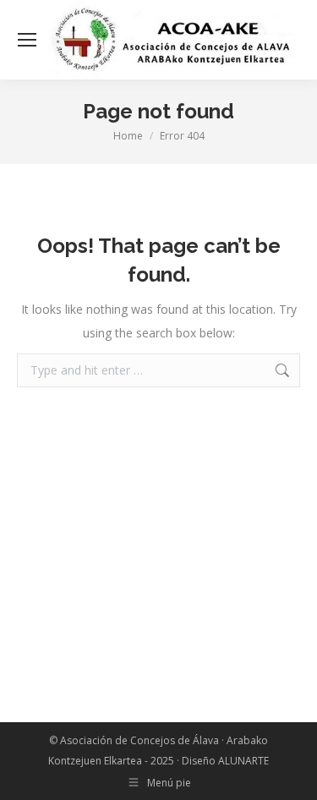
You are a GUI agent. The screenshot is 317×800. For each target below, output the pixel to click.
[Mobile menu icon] (27, 40)
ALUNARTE (243, 760)
